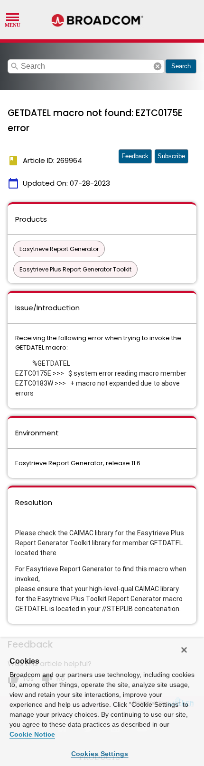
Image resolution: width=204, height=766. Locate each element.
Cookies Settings (100, 753)
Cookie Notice (32, 734)
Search (181, 66)
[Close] (184, 650)
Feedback (134, 156)
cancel (157, 66)
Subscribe (171, 156)
